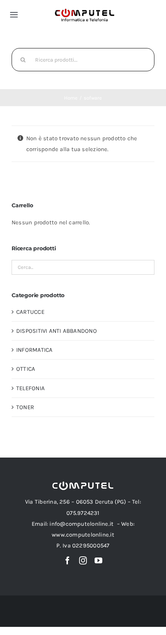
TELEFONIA (30, 388)
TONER (25, 407)
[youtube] (98, 560)
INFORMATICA (34, 349)
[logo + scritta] (84, 10)
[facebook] (67, 560)
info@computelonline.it (81, 523)
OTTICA (25, 368)
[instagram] (83, 560)
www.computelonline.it (83, 534)
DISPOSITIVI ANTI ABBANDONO (56, 330)
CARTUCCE (30, 311)
